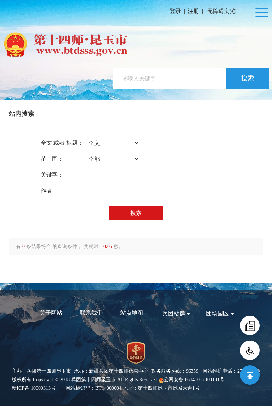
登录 (175, 11)
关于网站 (51, 313)
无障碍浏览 (221, 11)
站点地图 (131, 313)
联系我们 (91, 313)
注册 (193, 11)
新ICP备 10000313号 (34, 388)
